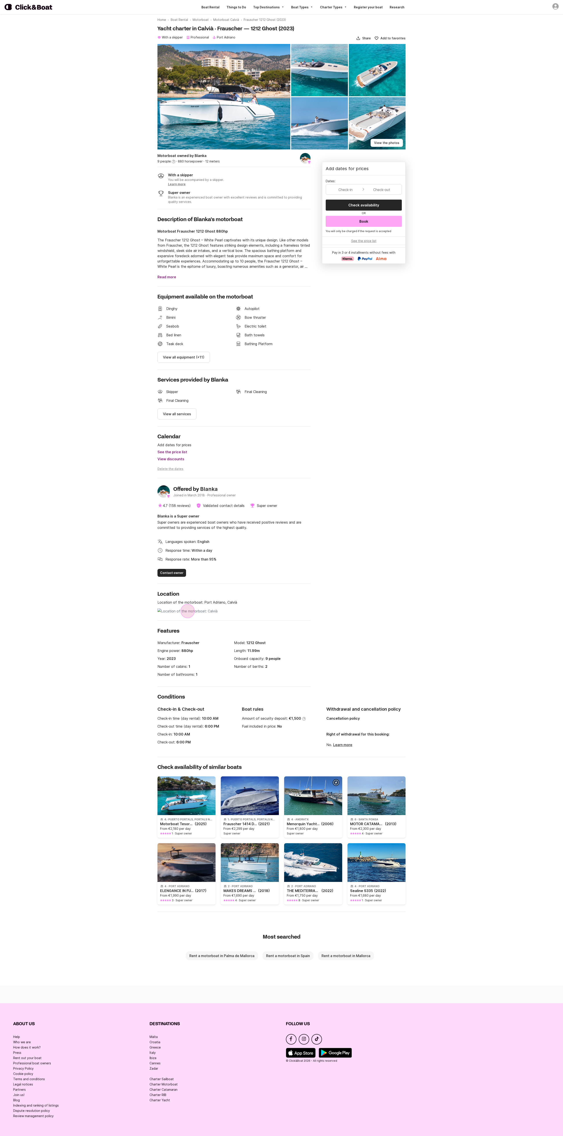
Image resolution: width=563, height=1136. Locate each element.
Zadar (154, 1068)
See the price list (172, 452)
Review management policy (33, 1116)
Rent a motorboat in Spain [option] (288, 956)
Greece (155, 1047)
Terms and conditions (29, 1079)
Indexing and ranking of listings (36, 1105)
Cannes (155, 1063)
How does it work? (27, 1047)
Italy (153, 1052)
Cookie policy (23, 1074)
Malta (154, 1037)
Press (17, 1052)
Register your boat (368, 7)
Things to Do (236, 7)
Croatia (155, 1042)
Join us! (18, 1095)
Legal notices (23, 1084)
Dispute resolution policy (31, 1110)
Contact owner (171, 573)
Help (16, 1037)
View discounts (170, 459)
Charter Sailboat (162, 1079)
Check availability (363, 205)
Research (397, 7)
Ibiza (153, 1058)
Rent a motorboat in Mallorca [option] (346, 956)
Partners (19, 1089)
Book (363, 221)
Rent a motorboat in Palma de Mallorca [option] (221, 956)
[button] (363, 38)
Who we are (22, 1042)
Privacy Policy (23, 1068)
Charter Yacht (160, 1100)
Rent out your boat (27, 1058)
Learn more (342, 745)
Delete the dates (170, 469)
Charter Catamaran (163, 1089)
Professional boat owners (32, 1063)
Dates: (330, 181)
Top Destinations (266, 7)
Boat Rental (210, 7)
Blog (16, 1100)
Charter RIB (158, 1095)
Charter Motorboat (164, 1084)
